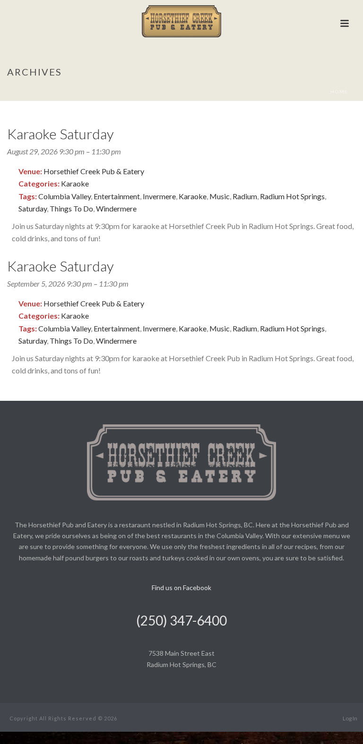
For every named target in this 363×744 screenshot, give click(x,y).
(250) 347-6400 (181, 620)
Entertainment (117, 196)
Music (219, 196)
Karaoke (75, 183)
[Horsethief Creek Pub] (182, 21)
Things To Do (71, 208)
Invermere (159, 196)
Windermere (116, 208)
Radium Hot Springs (292, 196)
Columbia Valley (64, 196)
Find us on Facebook (181, 587)
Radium (245, 196)
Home (339, 91)
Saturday (32, 208)
